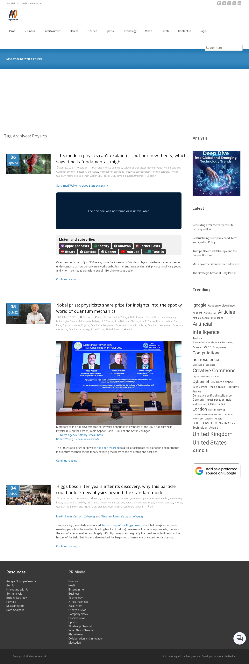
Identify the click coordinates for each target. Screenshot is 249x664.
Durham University (84, 516)
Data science (224, 382)
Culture (214, 376)
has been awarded (108, 447)
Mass (104, 502)
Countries (210, 365)
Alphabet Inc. (210, 313)
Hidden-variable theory (89, 321)
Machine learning (216, 410)
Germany (198, 399)
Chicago (105, 498)
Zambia (200, 450)
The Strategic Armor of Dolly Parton (215, 273)
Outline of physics (65, 171)
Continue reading (68, 279)
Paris (58, 325)
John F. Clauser (147, 321)
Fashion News (76, 618)
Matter (159, 167)
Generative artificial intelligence (212, 395)
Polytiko (11, 601)
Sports (110, 31)
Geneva (173, 498)
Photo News (75, 634)
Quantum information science (131, 325)
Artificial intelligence (206, 328)
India (228, 399)
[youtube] (239, 5)
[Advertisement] (124, 98)
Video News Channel (81, 630)
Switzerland (137, 506)
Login (203, 31)
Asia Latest (75, 605)
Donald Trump (217, 386)
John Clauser (131, 321)
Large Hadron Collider (74, 502)
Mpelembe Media (226, 656)
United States (113, 329)
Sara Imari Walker (88, 176)
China (207, 347)
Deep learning (200, 387)
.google (199, 305)
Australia (198, 338)
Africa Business (78, 601)
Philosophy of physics (87, 171)
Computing (198, 365)
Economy (233, 387)
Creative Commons (112, 167)
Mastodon (74, 642)
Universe (138, 176)
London (200, 409)
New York (198, 418)
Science (83, 167)
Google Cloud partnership (21, 581)
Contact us (184, 31)
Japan (221, 404)
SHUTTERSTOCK (107, 176)
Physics (175, 171)
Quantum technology (79, 329)
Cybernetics (204, 381)
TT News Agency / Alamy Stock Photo (79, 435)
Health (74, 31)
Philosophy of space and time (114, 171)
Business (29, 31)
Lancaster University (86, 439)
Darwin (127, 167)
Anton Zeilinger (121, 317)
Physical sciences (160, 171)
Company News (78, 614)
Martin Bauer (93, 502)
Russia (218, 418)
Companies (219, 347)
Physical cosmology (140, 171)
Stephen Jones (122, 506)
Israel (213, 404)
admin (153, 176)
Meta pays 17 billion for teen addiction (216, 264)
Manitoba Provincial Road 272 (207, 414)
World (148, 31)
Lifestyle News (77, 610)
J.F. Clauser (107, 321)
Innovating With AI (17, 589)
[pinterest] (229, 5)
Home (11, 31)
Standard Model (106, 506)
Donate (165, 31)
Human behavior (215, 399)
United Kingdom (213, 434)
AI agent (197, 312)
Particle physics (134, 502)
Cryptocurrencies (201, 376)
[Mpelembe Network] (10, 15)
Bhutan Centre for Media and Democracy (213, 342)
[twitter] (224, 5)
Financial (73, 581)
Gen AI (10, 585)
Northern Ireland (164, 321)
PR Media (76, 572)
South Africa (227, 423)
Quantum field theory (67, 506)
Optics (177, 321)
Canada (197, 347)
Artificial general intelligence (208, 318)
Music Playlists (15, 605)
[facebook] (219, 5)
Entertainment (52, 31)
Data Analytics (15, 610)
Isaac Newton (148, 167)
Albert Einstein (104, 317)
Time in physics (125, 176)
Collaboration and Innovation (85, 638)
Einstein (136, 167)
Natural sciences (172, 167)
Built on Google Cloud (174, 656)
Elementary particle (141, 498)
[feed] (234, 5)
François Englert (160, 498)
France (73, 321)
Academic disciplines (221, 305)
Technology (129, 31)
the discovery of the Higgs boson (121, 525)
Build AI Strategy (16, 597)
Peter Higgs (148, 502)
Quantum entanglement (102, 325)
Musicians (228, 414)
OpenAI (209, 418)
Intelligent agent (201, 404)
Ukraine (213, 427)
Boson (97, 498)
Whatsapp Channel (80, 626)
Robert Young (98, 329)
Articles (98, 167)
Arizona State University (93, 185)
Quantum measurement (159, 325)
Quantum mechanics (67, 176)
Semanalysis (14, 593)
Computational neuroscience (207, 356)
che (151, 506)
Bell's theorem (137, 317)
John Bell (119, 321)
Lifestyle (92, 31)
